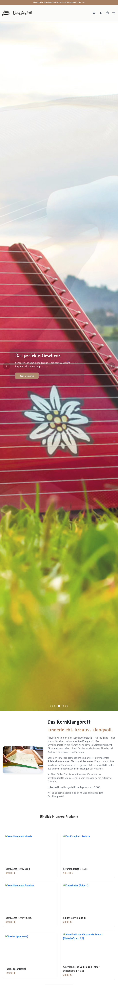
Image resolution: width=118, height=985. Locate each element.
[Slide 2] (55, 706)
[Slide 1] (51, 706)
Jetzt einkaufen (27, 376)
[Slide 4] (63, 706)
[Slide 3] (59, 706)
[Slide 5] (66, 706)
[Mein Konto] (101, 13)
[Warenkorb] (107, 13)
